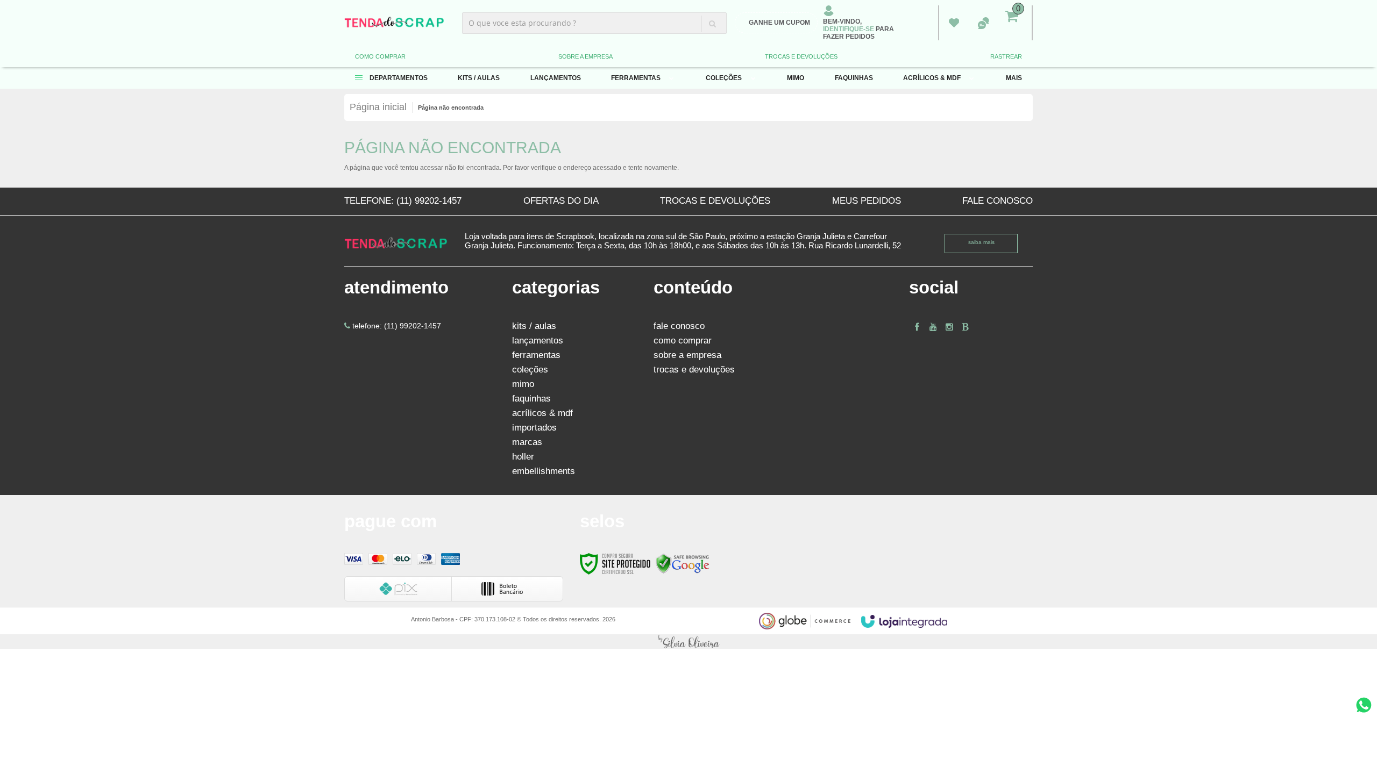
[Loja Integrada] (904, 621)
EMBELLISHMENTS (543, 471)
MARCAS (527, 442)
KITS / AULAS (534, 326)
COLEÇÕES (530, 369)
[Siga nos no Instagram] (949, 327)
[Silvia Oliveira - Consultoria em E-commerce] (688, 641)
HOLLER (523, 457)
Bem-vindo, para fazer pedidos (858, 29)
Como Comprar (380, 56)
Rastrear (1006, 56)
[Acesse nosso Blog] (965, 327)
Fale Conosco (997, 201)
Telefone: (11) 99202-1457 (403, 201)
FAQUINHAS (531, 398)
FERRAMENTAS (536, 355)
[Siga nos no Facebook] (917, 327)
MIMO (523, 384)
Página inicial (378, 107)
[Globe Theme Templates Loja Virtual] (804, 621)
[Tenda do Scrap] (394, 23)
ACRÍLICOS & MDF (542, 413)
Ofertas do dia (561, 201)
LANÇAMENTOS (537, 340)
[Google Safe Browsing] (682, 563)
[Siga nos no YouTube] (933, 327)
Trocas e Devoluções (801, 56)
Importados (534, 427)
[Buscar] (712, 24)
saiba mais (981, 242)
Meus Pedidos (954, 23)
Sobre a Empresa (585, 56)
